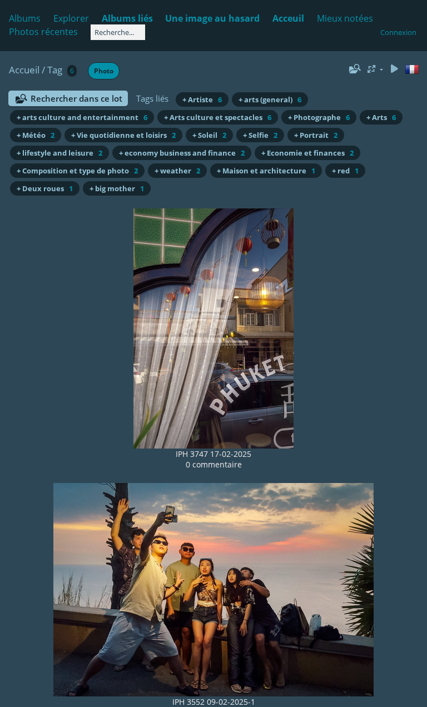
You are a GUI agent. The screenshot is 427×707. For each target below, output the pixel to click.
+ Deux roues (45, 188)
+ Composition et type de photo (77, 171)
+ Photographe (319, 117)
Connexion (398, 32)
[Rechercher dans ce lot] (353, 69)
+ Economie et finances (307, 153)
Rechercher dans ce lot (76, 98)
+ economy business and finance (182, 153)
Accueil (24, 69)
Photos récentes (43, 32)
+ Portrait (315, 135)
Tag (54, 69)
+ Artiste (202, 99)
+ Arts (381, 117)
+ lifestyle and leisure (59, 153)
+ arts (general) (270, 99)
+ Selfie (260, 135)
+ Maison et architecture (266, 171)
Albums (25, 18)
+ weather (177, 171)
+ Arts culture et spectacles (217, 117)
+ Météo (35, 135)
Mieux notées (345, 18)
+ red (345, 171)
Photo (103, 71)
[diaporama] (394, 69)
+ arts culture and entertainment (82, 117)
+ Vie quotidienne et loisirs (123, 135)
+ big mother (117, 188)
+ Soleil (209, 135)
